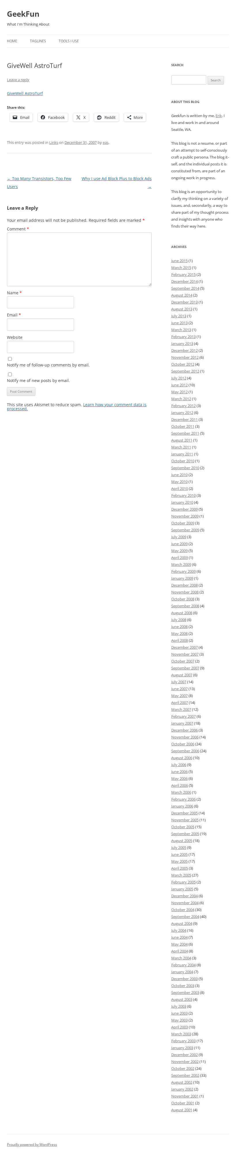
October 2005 (182, 826)
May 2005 (179, 861)
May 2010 (179, 481)
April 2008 (179, 640)
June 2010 (179, 474)
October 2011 (182, 426)
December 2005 (184, 813)
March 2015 (181, 267)
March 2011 (181, 447)
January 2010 (182, 502)
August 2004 (181, 923)
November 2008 (185, 592)
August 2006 (181, 757)
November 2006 (185, 737)
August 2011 (181, 440)
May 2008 (179, 633)
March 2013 (181, 329)
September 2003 (185, 992)
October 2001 (182, 1103)
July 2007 (178, 681)
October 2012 (182, 364)
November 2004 (185, 902)
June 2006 (179, 771)
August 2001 (181, 1109)
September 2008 (185, 605)
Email (14, 315)
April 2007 (179, 702)
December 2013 (184, 302)
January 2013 (182, 343)
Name (14, 292)
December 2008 (184, 585)
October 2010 (182, 460)
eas (106, 142)
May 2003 (179, 1020)
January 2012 (182, 412)
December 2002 (184, 1054)
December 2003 (184, 978)
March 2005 (181, 875)
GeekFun (23, 14)
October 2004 (182, 909)
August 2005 (181, 840)
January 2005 (182, 888)
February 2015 (183, 274)
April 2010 (179, 488)
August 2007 (181, 674)
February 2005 (183, 882)
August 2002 (181, 1082)
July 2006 (178, 764)
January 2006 (182, 806)
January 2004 (182, 971)
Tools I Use (69, 41)
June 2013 (179, 322)
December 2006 (184, 730)
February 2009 (183, 571)
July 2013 (178, 315)
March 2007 (181, 709)
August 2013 (181, 309)
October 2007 (182, 661)
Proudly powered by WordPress (32, 1144)
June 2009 (179, 543)
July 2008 (178, 619)
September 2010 (185, 467)
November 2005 (185, 819)
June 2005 (179, 854)
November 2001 (185, 1096)
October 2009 (182, 523)
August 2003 (181, 999)
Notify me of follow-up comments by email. (48, 365)
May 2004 (179, 944)
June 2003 (179, 1013)
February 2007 (183, 716)
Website (14, 337)
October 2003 (182, 985)
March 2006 (181, 792)
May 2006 (179, 778)
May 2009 (179, 550)
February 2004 (183, 964)
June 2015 (179, 260)
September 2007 (185, 668)
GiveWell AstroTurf (25, 93)
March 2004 (181, 958)
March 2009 (181, 564)
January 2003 (182, 1047)
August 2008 (181, 612)
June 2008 (179, 626)
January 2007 (182, 723)
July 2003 (178, 1006)
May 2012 (179, 391)
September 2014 (185, 288)
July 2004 (178, 930)
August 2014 (181, 295)
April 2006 (179, 785)
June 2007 (179, 688)
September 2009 (185, 529)
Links (53, 142)
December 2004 (184, 895)
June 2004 (179, 937)
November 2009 (185, 516)
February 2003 (183, 1040)
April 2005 (179, 868)
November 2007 (185, 654)
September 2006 (185, 750)
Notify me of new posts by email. (38, 380)
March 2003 (181, 1033)
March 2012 (181, 398)
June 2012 (179, 384)
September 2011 (185, 433)
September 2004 (185, 916)
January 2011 (182, 454)
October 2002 (182, 1068)
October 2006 (182, 744)
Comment (18, 229)
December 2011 (184, 419)
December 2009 (184, 509)
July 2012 (178, 378)
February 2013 (183, 336)
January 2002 (182, 1089)
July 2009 (178, 536)
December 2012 (184, 350)
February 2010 (183, 495)
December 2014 (184, 281)
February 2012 (183, 405)
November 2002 (185, 1061)
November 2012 (185, 357)
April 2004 (179, 951)
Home (12, 41)
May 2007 (179, 695)
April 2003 (179, 1027)
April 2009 (179, 557)
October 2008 (182, 599)
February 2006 (183, 799)
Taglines (38, 41)
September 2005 (185, 833)
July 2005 (178, 847)
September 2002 (185, 1075)
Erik (219, 115)
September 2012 (185, 371)
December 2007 (184, 647)
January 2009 (182, 578)
